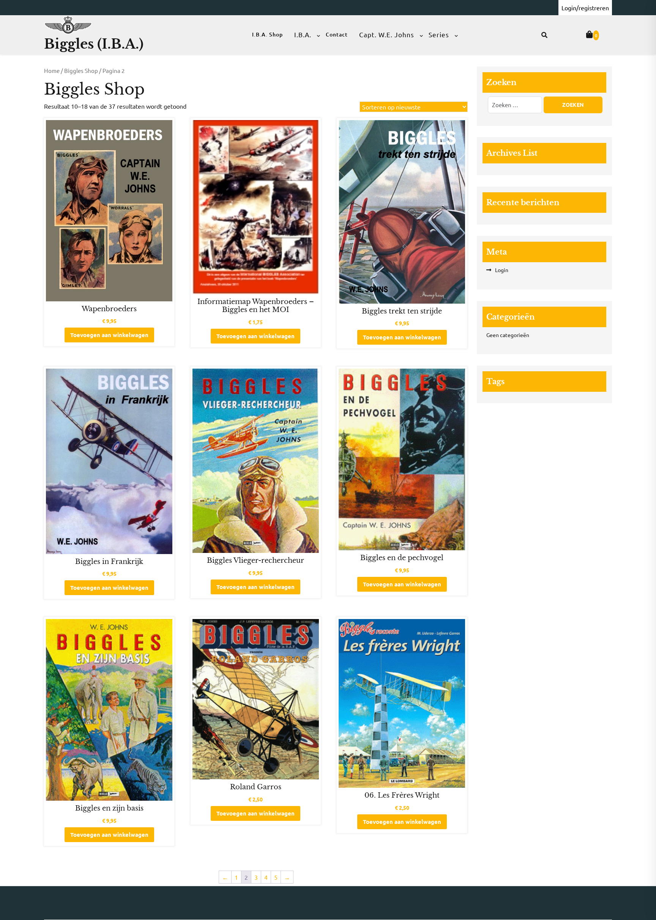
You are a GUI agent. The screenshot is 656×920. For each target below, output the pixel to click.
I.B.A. (302, 34)
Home (52, 70)
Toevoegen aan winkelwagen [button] (109, 335)
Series (439, 34)
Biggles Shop (81, 70)
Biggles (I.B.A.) (94, 44)
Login (501, 269)
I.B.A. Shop (267, 34)
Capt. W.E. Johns (386, 34)
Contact (337, 34)
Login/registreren (585, 7)
